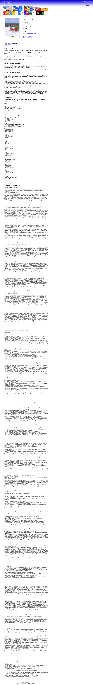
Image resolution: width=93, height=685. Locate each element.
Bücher (87, 5)
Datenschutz (26, 683)
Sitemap (22, 683)
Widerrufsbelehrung (33, 683)
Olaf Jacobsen (71, 5)
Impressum (18, 683)
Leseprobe (6, 45)
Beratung (83, 5)
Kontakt (91, 5)
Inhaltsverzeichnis (7, 44)
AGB (29, 683)
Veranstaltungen (78, 5)
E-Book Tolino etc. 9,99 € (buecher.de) (29, 37)
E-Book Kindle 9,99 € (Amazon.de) (28, 36)
